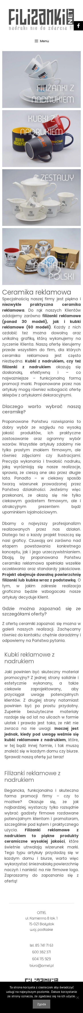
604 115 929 (41, 959)
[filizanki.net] (41, 19)
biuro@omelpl (42, 965)
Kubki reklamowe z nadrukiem (29, 658)
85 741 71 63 (44, 945)
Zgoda (41, 1004)
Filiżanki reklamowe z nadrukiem (32, 776)
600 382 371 (41, 952)
